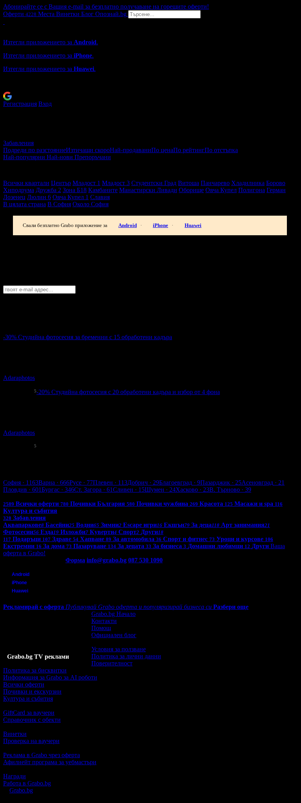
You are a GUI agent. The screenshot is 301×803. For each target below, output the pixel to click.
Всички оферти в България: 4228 (47, 496)
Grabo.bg (21, 790)
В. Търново (230, 489)
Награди (14, 776)
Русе (81, 482)
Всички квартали (26, 183)
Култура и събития (28, 698)
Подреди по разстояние (34, 150)
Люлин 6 (39, 197)
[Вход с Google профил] (150, 96)
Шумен (160, 489)
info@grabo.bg (107, 560)
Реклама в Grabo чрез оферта (41, 755)
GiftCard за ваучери (28, 712)
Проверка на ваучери (31, 741)
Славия (100, 197)
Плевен (110, 482)
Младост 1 (86, 183)
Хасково (192, 489)
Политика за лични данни (126, 656)
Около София (91, 204)
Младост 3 (116, 183)
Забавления (18, 143)
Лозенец (14, 197)
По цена (162, 150)
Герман (276, 190)
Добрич (143, 482)
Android (127, 225)
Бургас (58, 489)
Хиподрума (18, 190)
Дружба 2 (48, 190)
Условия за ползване (118, 649)
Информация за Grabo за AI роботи (50, 677)
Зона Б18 (75, 190)
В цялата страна (24, 204)
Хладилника (248, 183)
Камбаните (103, 190)
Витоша (188, 183)
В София (59, 204)
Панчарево (215, 183)
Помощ (101, 628)
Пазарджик (220, 482)
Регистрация (20, 103)
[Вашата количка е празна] (4, 21)
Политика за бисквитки (35, 670)
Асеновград (263, 482)
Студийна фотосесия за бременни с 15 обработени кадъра (95, 337)
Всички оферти (23, 684)
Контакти (104, 621)
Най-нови (60, 157)
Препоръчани (92, 157)
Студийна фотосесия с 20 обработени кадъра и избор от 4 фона (135, 392)
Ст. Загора (93, 489)
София (20, 482)
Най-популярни (25, 157)
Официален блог (113, 635)
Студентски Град (153, 183)
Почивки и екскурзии (32, 691)
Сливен (129, 489)
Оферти (19, 14)
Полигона (251, 190)
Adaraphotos (19, 377)
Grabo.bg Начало (113, 613)
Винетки (15, 733)
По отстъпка (221, 150)
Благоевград (179, 482)
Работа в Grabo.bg (27, 783)
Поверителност (111, 663)
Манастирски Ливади (148, 190)
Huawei (193, 225)
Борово (275, 183)
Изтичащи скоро (88, 150)
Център (61, 183)
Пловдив (22, 489)
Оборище (191, 190)
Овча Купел (221, 190)
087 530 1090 (145, 560)
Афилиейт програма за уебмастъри (49, 762)
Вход (45, 103)
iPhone (160, 225)
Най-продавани (130, 150)
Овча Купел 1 (71, 197)
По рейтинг (189, 150)
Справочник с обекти (32, 719)
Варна (53, 482)
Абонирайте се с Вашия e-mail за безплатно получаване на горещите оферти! (106, 6)
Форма (75, 560)
